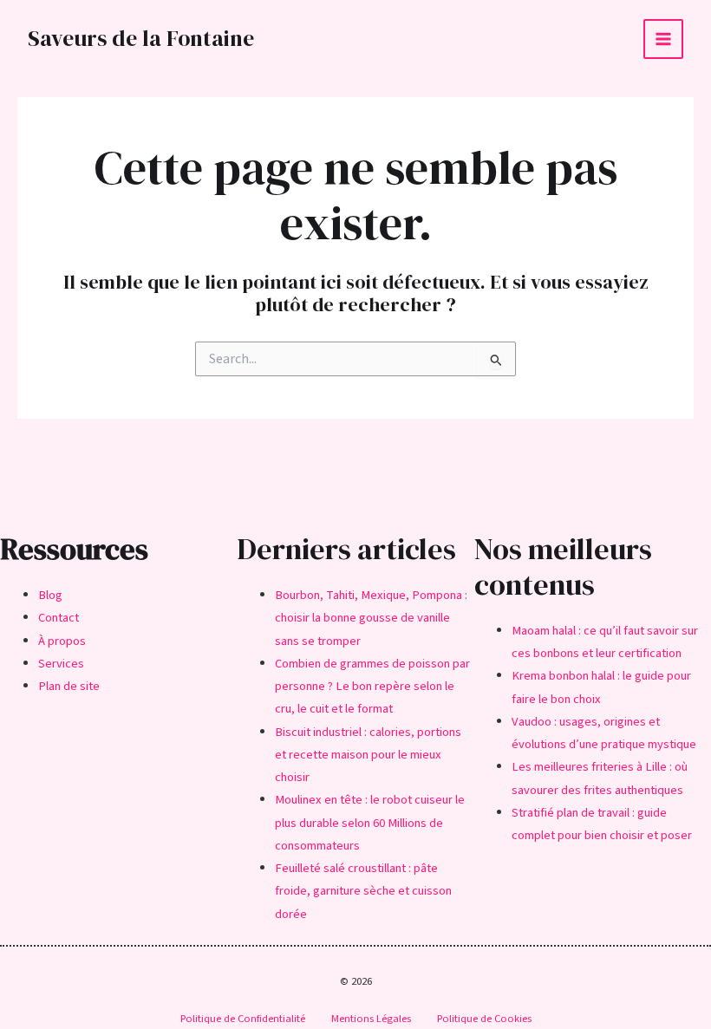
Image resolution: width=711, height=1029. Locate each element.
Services (61, 664)
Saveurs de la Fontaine (141, 38)
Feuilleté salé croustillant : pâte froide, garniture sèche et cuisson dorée (363, 891)
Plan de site (69, 686)
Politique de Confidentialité (242, 1018)
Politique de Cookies (484, 1018)
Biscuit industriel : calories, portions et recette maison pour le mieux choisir (368, 755)
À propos (62, 641)
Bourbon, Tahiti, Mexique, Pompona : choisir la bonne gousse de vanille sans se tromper (371, 618)
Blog (50, 595)
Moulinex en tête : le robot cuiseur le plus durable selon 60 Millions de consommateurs (370, 823)
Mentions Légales (371, 1018)
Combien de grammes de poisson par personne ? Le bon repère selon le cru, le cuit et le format (372, 687)
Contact (58, 618)
